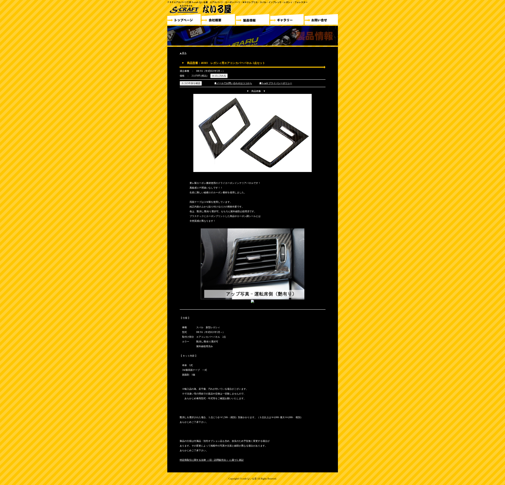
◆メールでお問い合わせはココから (233, 83)
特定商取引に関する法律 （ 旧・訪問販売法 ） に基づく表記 (212, 460)
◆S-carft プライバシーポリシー (275, 83)
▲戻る (183, 53)
